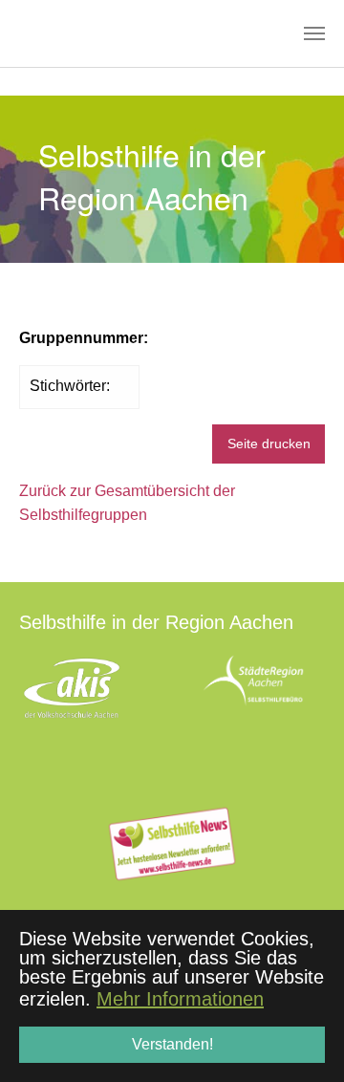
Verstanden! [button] (172, 1044)
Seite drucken (269, 443)
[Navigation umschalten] (314, 33)
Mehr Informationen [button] (180, 998)
